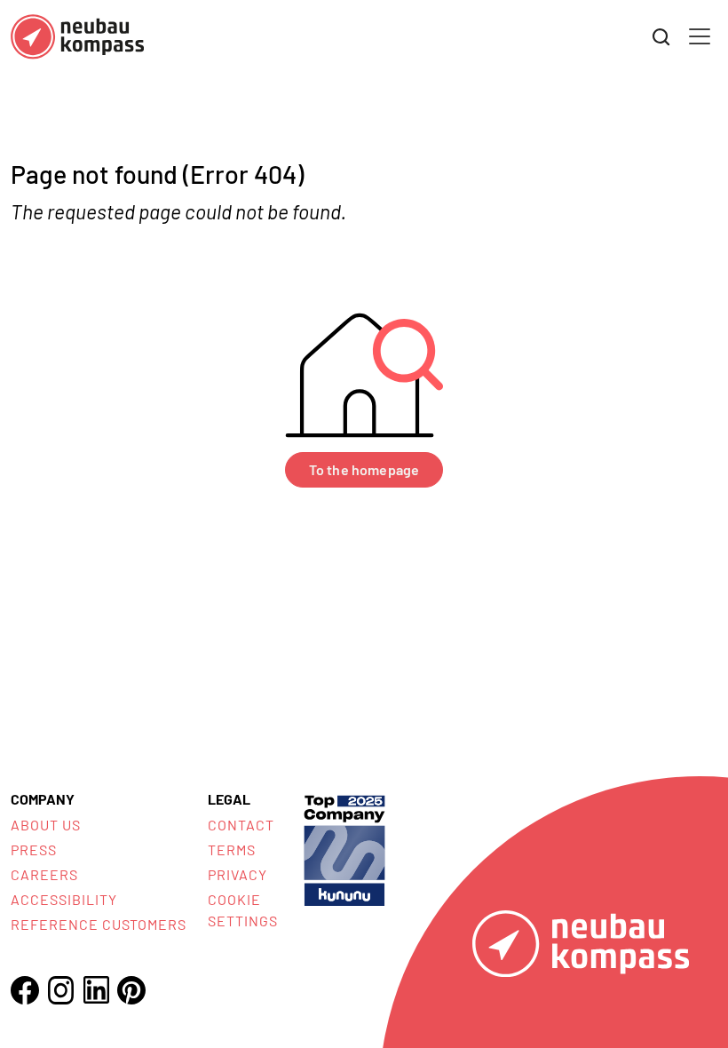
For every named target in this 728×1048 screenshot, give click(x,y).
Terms (232, 849)
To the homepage (364, 469)
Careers (44, 874)
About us (46, 824)
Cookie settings (243, 910)
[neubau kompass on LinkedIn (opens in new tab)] (96, 989)
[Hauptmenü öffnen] (699, 36)
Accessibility (63, 899)
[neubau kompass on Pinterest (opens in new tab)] (131, 990)
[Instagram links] (60, 990)
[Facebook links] (25, 990)
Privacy (237, 874)
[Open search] (661, 37)
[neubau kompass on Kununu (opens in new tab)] (344, 848)
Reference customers (98, 924)
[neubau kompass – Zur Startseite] (77, 37)
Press (34, 849)
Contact (241, 824)
